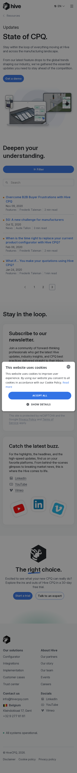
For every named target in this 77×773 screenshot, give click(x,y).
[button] (39, 404)
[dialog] (38, 386)
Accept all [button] (40, 395)
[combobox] (68, 367)
